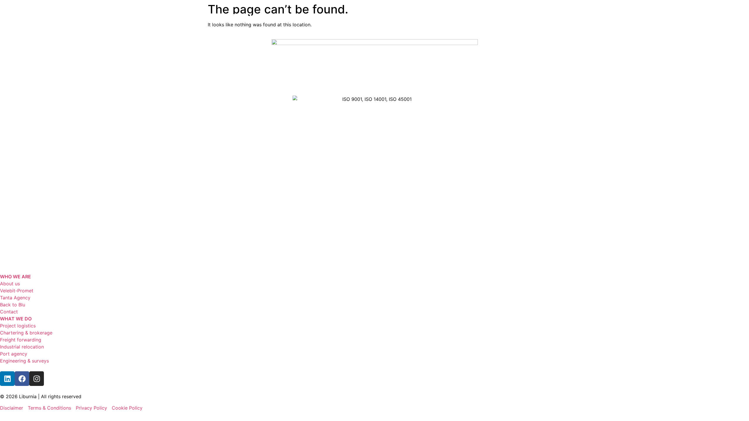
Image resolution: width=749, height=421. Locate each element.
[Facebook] (22, 378)
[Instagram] (36, 378)
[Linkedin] (7, 378)
